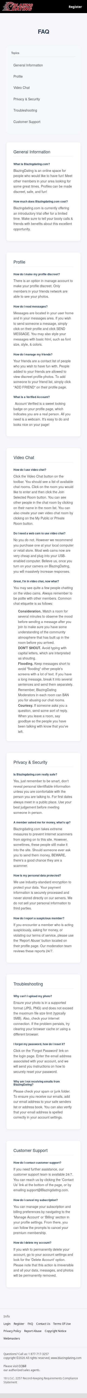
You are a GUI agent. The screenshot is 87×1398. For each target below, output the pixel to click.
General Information (28, 65)
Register (75, 6)
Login (6, 1324)
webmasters (11, 1338)
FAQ (30, 1324)
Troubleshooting (25, 110)
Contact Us (43, 1324)
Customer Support (26, 121)
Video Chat (21, 87)
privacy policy (12, 1331)
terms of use (62, 1324)
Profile (18, 76)
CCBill (22, 1366)
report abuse (33, 1331)
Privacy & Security (26, 99)
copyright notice (55, 1331)
